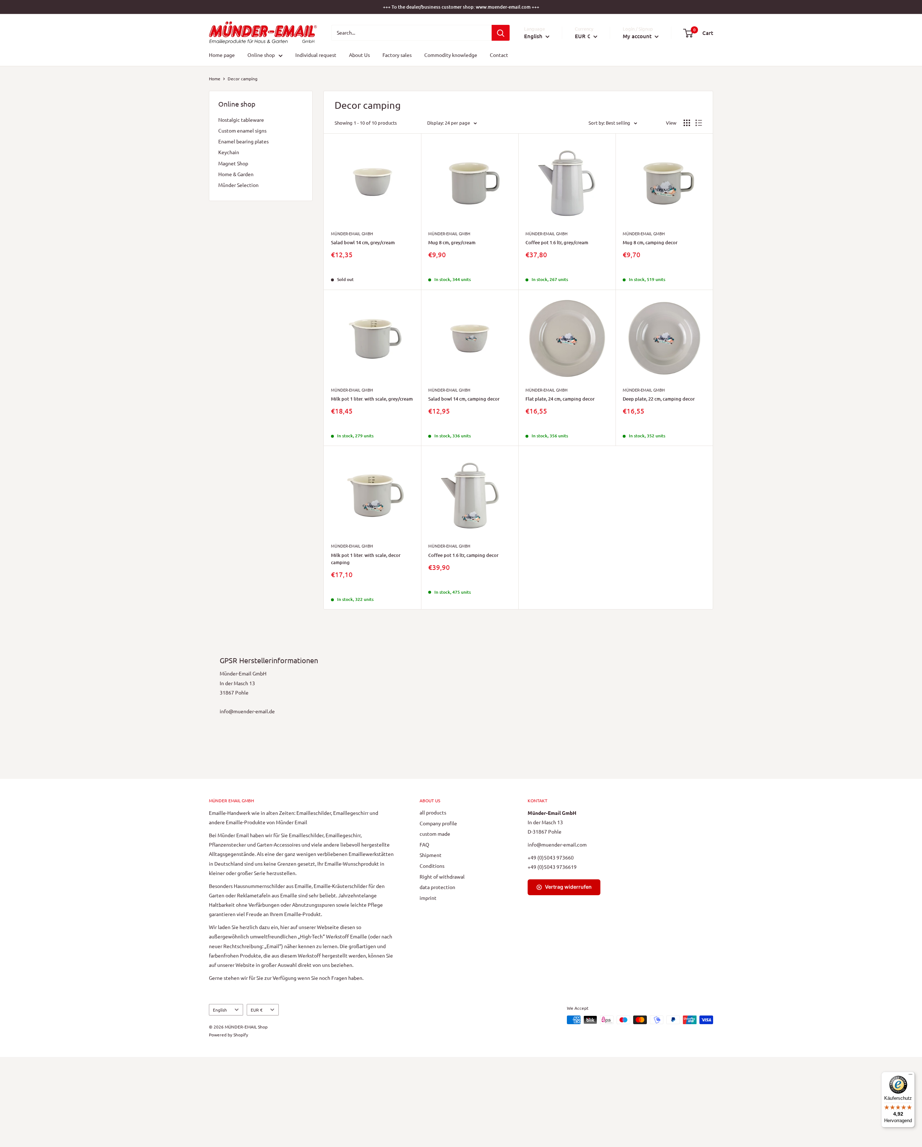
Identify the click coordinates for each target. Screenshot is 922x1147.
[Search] (501, 33)
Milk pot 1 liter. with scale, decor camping (365, 559)
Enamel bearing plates (243, 141)
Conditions (432, 865)
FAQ (424, 844)
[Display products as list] (698, 123)
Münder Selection (238, 185)
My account (638, 36)
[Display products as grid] (687, 123)
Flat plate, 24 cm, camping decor (560, 399)
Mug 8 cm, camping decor (650, 242)
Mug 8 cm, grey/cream (451, 242)
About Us (359, 55)
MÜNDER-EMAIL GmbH (352, 233)
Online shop (261, 55)
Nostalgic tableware (241, 119)
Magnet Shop (233, 163)
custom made (435, 833)
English (220, 1010)
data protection (437, 887)
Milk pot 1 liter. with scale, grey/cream (372, 399)
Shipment (431, 855)
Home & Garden (236, 174)
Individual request (315, 55)
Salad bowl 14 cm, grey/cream (363, 242)
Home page (222, 55)
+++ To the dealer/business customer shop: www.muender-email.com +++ (461, 7)
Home (214, 78)
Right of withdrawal (442, 876)
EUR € (257, 1010)
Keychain (228, 152)
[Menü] (910, 1076)
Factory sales (397, 55)
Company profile (438, 823)
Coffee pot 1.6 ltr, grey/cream (556, 242)
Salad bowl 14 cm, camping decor (464, 399)
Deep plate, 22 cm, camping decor (659, 399)
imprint (428, 897)
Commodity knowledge (450, 55)
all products (433, 812)
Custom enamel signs (242, 130)
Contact (499, 55)
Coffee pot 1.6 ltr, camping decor (463, 555)
